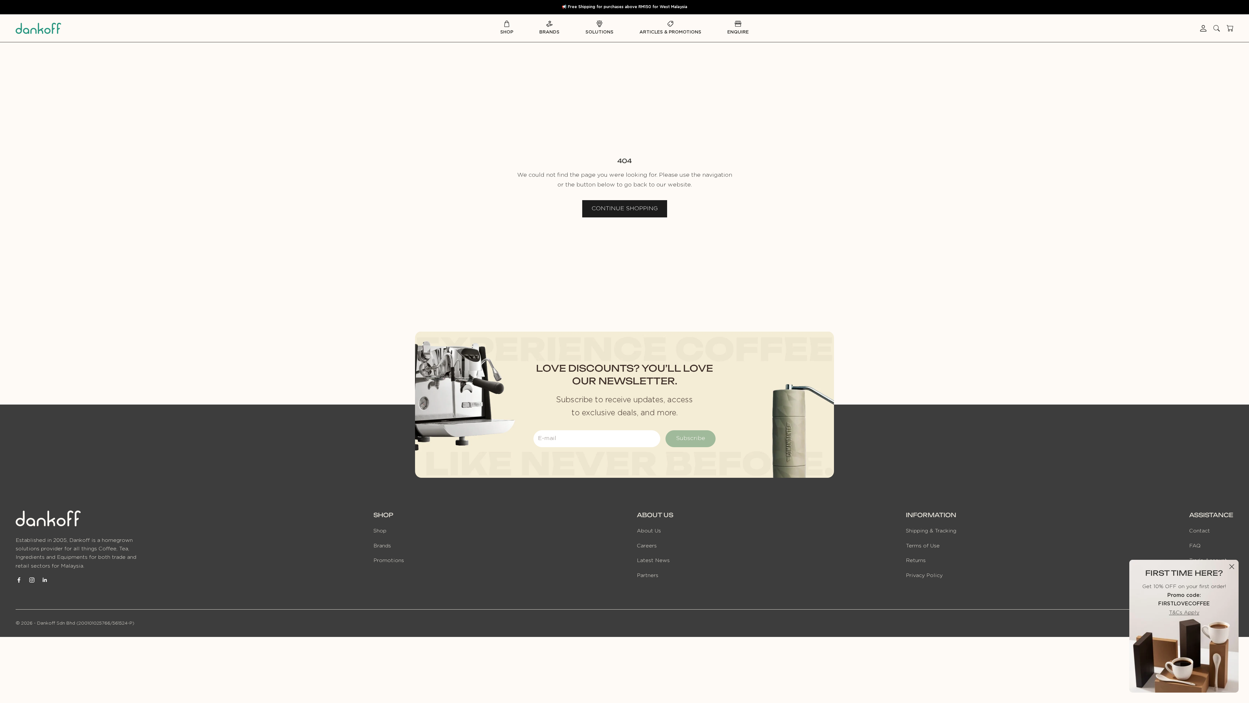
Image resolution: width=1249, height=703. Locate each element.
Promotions (388, 560)
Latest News (653, 560)
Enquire (738, 32)
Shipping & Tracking (931, 530)
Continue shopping (625, 209)
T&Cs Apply (1184, 612)
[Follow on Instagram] (32, 580)
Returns (916, 560)
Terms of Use (923, 545)
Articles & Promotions (670, 32)
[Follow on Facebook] (19, 580)
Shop (506, 32)
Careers (647, 545)
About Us (649, 530)
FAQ (1195, 545)
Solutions (599, 32)
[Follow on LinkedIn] (45, 580)
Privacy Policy (924, 575)
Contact (1199, 530)
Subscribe (690, 438)
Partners (647, 575)
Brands (549, 32)
